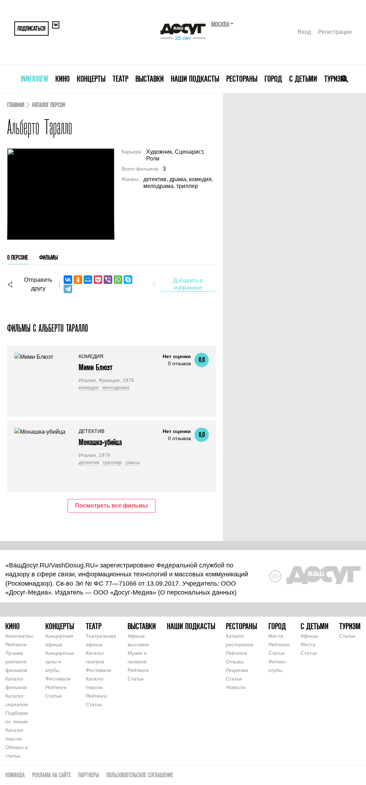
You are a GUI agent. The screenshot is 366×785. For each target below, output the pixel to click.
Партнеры (88, 774)
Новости (235, 687)
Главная (15, 104)
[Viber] (108, 279)
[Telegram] (68, 289)
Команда (15, 774)
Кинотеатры (19, 636)
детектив (89, 462)
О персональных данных (197, 592)
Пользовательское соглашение (140, 774)
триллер (112, 462)
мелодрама (115, 387)
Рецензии (237, 670)
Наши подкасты (195, 78)
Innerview (34, 78)
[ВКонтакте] (68, 279)
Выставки (149, 78)
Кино (62, 78)
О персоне (17, 257)
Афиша (309, 636)
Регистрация (335, 32)
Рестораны (241, 78)
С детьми (303, 78)
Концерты (91, 78)
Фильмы (48, 257)
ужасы (132, 462)
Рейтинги (15, 644)
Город (273, 78)
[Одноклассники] (78, 279)
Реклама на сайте (51, 774)
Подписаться (31, 28)
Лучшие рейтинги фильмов (16, 661)
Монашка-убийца (100, 442)
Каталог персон (48, 104)
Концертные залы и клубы (59, 661)
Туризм (335, 78)
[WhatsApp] (118, 279)
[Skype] (128, 279)
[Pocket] (98, 279)
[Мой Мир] (88, 279)
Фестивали (58, 679)
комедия (89, 387)
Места (275, 636)
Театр (120, 78)
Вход (304, 32)
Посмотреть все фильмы (111, 506)
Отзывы (235, 661)
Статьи (53, 696)
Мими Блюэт (96, 367)
